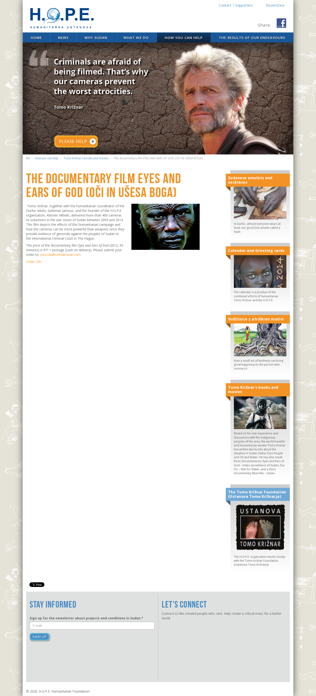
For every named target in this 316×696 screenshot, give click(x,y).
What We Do (136, 37)
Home (36, 37)
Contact (225, 5)
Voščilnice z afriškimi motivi (256, 319)
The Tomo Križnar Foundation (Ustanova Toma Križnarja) (257, 494)
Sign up (39, 636)
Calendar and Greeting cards (256, 250)
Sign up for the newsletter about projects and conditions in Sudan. (86, 618)
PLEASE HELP (73, 141)
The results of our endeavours (252, 37)
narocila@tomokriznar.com (60, 254)
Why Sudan (95, 37)
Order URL (34, 261)
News (63, 37)
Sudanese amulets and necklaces (250, 180)
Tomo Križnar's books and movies (253, 389)
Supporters (244, 5)
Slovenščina (275, 5)
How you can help (184, 37)
